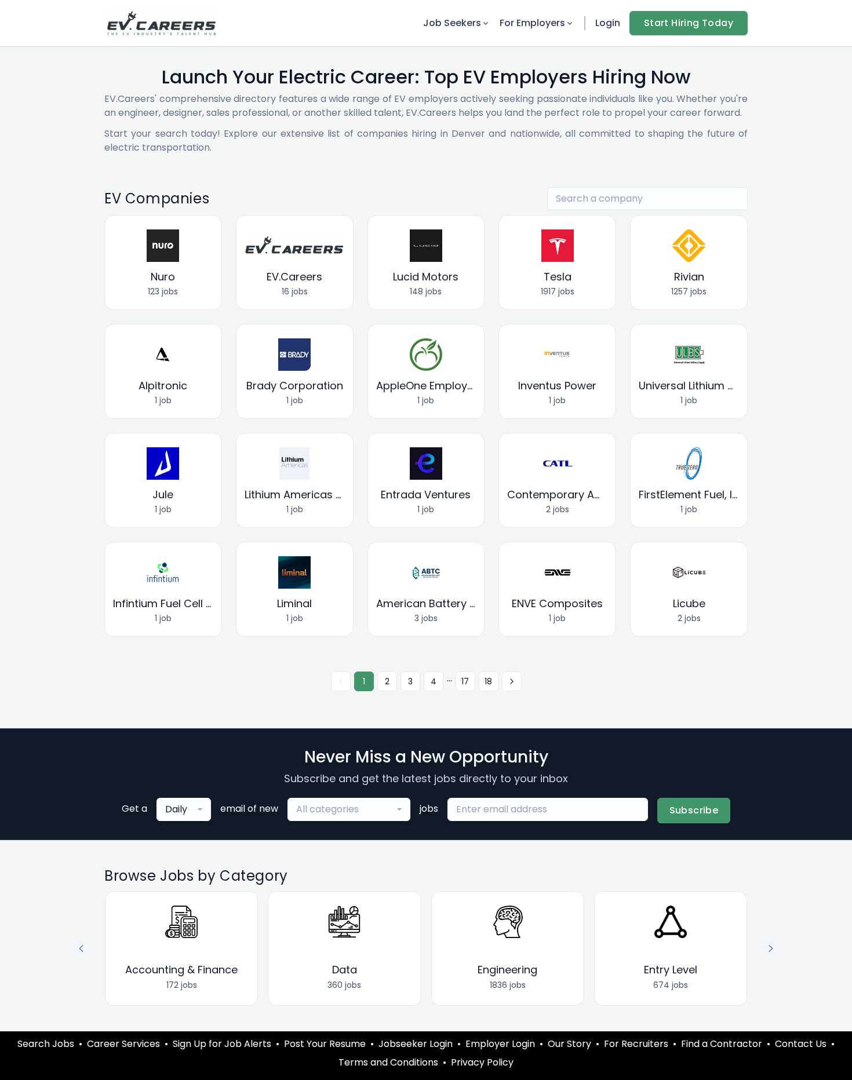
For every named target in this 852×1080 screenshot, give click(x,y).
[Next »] (512, 681)
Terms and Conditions (388, 1062)
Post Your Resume (325, 1043)
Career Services (123, 1043)
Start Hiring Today (688, 23)
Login (607, 23)
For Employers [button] (532, 23)
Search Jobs (45, 1043)
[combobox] (183, 809)
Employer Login (500, 1043)
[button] (771, 948)
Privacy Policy (482, 1062)
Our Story (569, 1043)
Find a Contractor (721, 1043)
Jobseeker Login (415, 1043)
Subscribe (694, 810)
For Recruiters (636, 1043)
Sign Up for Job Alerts (222, 1043)
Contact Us (800, 1043)
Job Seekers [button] (452, 23)
